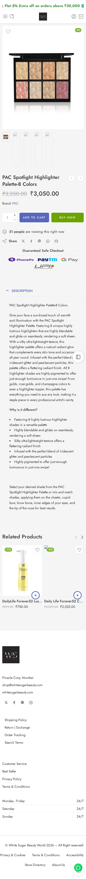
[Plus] (14, 215)
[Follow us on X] (6, 702)
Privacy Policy (11, 779)
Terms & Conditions (16, 786)
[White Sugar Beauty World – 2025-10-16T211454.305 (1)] (43, 77)
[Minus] (14, 220)
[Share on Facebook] (31, 241)
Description (22, 290)
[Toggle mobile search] (11, 16)
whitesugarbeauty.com (17, 692)
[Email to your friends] (56, 241)
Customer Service (14, 763)
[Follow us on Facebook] (14, 702)
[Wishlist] (8, 31)
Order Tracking (15, 734)
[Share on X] (23, 241)
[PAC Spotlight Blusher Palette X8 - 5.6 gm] (71, 178)
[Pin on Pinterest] (39, 241)
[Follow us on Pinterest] (22, 702)
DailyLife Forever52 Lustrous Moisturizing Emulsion (22, 601)
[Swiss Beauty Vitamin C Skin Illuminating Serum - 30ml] (80, 178)
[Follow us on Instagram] (31, 703)
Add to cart (34, 217)
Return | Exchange (17, 727)
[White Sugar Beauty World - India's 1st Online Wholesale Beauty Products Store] (43, 17)
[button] (35, 595)
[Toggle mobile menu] (5, 16)
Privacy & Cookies (12, 855)
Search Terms (14, 742)
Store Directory (35, 864)
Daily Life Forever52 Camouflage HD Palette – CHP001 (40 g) (64, 601)
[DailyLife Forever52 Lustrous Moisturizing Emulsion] (22, 570)
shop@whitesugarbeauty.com (22, 684)
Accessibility (74, 855)
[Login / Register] (74, 16)
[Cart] (81, 16)
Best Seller (9, 771)
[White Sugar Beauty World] (10, 654)
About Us (58, 864)
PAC (15, 203)
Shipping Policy (16, 719)
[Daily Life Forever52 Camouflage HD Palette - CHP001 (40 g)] (64, 570)
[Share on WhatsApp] (48, 241)
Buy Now (67, 217)
